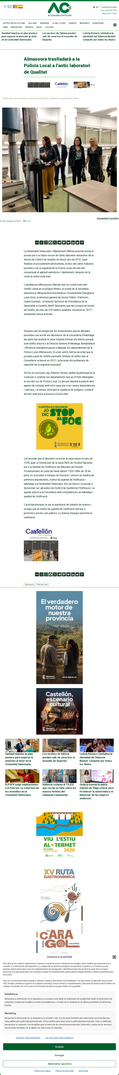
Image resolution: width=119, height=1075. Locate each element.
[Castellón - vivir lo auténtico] (59, 87)
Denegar (59, 1055)
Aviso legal (83, 1071)
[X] (55, 242)
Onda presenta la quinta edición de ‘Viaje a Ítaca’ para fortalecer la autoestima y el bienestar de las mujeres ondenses (97, 791)
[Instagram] (46, 242)
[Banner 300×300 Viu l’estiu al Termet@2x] (59, 835)
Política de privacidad (64, 1071)
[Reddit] (77, 242)
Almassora (29, 584)
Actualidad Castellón (108, 218)
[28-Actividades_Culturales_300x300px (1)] (59, 734)
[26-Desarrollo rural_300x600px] (59, 683)
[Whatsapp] (41, 242)
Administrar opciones (59, 1063)
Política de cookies (42, 1071)
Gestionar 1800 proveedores (28, 1038)
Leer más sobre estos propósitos (59, 1038)
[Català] (15, 6)
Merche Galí (42, 584)
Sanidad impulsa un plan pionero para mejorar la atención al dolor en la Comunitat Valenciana (19, 36)
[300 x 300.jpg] (41, 560)
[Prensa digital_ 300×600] (59, 911)
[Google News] (37, 242)
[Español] (20, 6)
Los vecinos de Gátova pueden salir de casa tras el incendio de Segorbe (59, 36)
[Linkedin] (73, 242)
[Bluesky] (68, 242)
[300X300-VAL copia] (59, 448)
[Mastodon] (64, 242)
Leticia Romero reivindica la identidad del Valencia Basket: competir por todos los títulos (99, 36)
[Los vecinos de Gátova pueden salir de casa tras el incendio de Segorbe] (59, 745)
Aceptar (59, 1046)
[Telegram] (59, 242)
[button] (114, 957)
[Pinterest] (82, 242)
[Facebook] (50, 242)
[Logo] (59, 10)
